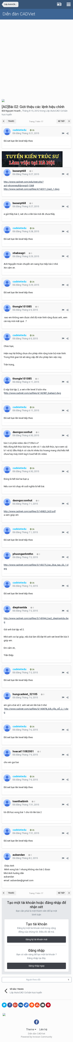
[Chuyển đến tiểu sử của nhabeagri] (7, 254)
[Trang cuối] (69, 121)
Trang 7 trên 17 (36, 121)
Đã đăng (26, 133)
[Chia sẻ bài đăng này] (67, 133)
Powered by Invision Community (36, 1037)
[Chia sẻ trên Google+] (15, 1005)
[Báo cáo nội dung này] (63, 133)
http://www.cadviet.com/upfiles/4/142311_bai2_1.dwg (31, 189)
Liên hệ (43, 1029)
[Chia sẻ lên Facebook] (9, 1005)
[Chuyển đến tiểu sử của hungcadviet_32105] (7, 695)
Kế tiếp (61, 121)
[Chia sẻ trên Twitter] (4, 1005)
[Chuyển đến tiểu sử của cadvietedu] (7, 131)
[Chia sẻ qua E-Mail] (42, 1005)
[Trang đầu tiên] (3, 121)
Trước (11, 121)
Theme (30, 1029)
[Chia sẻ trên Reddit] (31, 1005)
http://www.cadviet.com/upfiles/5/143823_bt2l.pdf (30, 511)
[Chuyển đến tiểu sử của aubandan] (7, 856)
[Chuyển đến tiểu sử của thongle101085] (7, 308)
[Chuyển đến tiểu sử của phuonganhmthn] (7, 555)
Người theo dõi (33, 979)
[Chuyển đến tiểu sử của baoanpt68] (7, 172)
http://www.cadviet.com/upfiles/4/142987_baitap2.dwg (32, 393)
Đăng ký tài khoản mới (36, 939)
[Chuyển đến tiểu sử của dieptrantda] (7, 609)
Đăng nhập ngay (36, 966)
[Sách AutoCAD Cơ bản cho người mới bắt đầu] (3, 100)
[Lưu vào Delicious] (26, 1005)
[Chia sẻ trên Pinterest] (48, 1005)
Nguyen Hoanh (13, 110)
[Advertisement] (36, 57)
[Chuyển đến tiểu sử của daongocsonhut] (7, 433)
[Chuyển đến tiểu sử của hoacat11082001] (7, 753)
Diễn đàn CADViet (19, 14)
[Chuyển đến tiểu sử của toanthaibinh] (7, 802)
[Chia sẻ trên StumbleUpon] (37, 1005)
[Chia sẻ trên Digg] (20, 1005)
